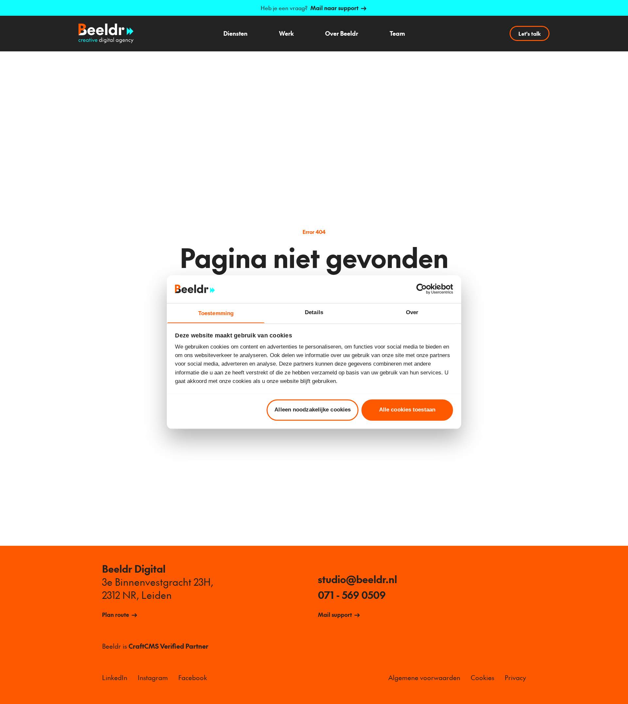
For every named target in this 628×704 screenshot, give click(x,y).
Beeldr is (155, 646)
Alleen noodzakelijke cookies (312, 410)
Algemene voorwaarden (424, 677)
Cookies (482, 677)
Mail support (335, 614)
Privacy (515, 677)
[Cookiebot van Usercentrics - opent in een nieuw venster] (424, 289)
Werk (286, 33)
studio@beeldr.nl (357, 579)
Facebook (192, 677)
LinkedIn (114, 677)
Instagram (153, 677)
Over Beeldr (341, 33)
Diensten (235, 33)
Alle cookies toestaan (407, 410)
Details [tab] (314, 312)
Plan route (115, 614)
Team (397, 33)
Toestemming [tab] (216, 313)
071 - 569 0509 (352, 594)
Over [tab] (412, 312)
